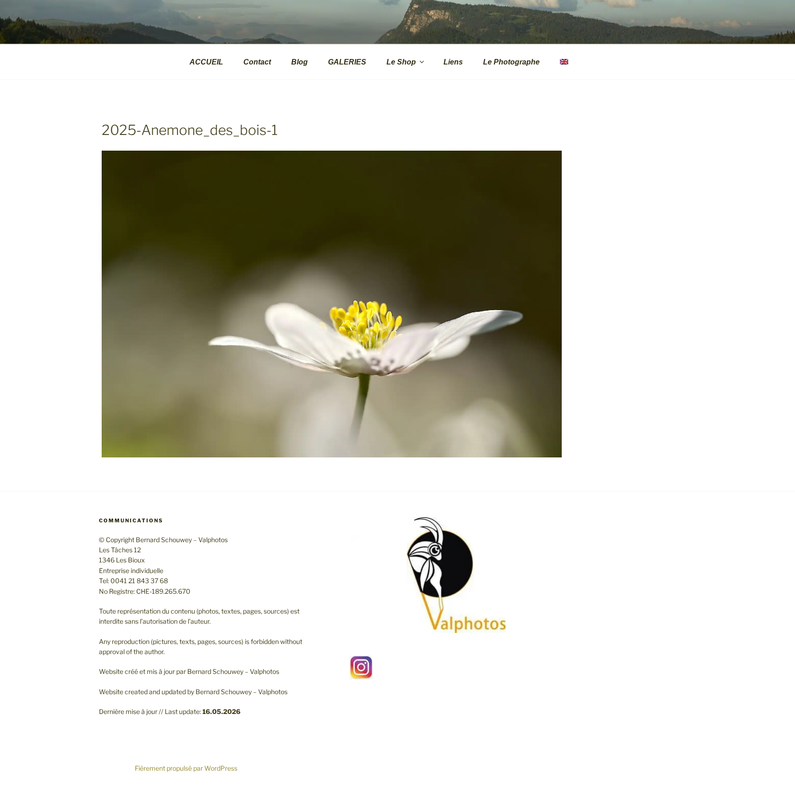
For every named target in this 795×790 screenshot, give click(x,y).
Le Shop (401, 62)
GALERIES (347, 62)
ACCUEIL (206, 62)
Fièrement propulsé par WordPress (186, 768)
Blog (299, 62)
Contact (257, 62)
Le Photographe (511, 62)
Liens (453, 62)
